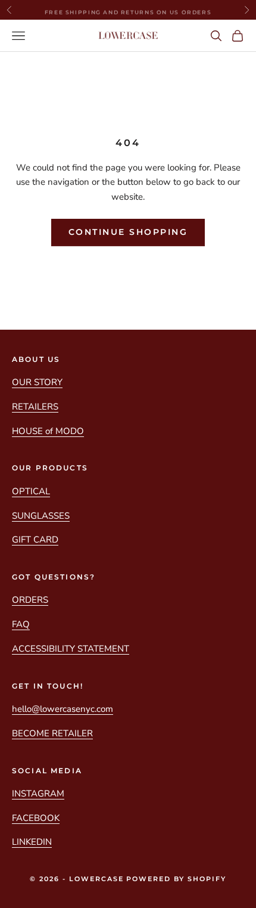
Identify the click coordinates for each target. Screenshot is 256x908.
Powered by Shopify (176, 879)
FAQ (21, 624)
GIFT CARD (35, 540)
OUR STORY (37, 382)
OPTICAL (31, 491)
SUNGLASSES (41, 516)
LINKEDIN (32, 842)
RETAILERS (35, 407)
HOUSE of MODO (48, 431)
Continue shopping (128, 232)
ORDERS (30, 600)
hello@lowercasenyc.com (62, 709)
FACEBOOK (36, 818)
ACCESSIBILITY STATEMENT (70, 649)
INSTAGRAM (38, 793)
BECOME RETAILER (52, 733)
